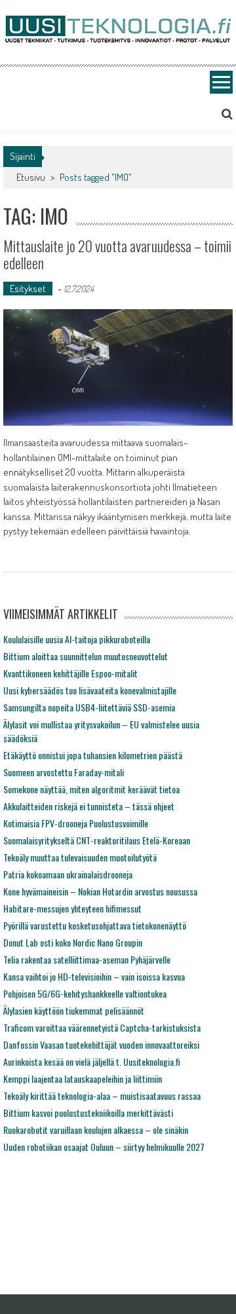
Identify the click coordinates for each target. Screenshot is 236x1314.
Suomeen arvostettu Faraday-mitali (63, 772)
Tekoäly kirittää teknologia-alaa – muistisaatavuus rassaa (102, 1095)
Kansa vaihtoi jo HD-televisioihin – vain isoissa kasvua (94, 976)
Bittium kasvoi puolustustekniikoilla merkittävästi (88, 1112)
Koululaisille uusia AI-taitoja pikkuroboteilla (76, 639)
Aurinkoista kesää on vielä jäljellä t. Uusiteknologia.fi (91, 1061)
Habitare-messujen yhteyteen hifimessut (72, 908)
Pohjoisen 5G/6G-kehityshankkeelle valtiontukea (85, 993)
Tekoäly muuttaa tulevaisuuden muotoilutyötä (80, 857)
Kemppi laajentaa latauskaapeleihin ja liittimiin (82, 1078)
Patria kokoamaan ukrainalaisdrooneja (67, 874)
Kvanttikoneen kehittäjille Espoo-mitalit (70, 673)
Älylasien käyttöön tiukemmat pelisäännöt (73, 1010)
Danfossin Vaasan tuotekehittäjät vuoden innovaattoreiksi (101, 1044)
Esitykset (28, 288)
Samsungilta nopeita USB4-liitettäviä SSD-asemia (89, 707)
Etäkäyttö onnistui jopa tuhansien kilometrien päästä (92, 755)
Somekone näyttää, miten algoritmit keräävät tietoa (91, 789)
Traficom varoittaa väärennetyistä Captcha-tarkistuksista (102, 1027)
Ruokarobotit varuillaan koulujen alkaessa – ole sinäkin (95, 1129)
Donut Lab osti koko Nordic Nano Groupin (72, 942)
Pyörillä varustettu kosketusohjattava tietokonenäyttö (94, 925)
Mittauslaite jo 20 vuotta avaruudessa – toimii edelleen (117, 254)
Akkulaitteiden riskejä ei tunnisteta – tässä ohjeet (88, 806)
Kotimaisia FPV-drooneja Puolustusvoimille (75, 823)
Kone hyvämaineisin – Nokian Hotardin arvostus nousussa (100, 891)
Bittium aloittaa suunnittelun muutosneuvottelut (85, 656)
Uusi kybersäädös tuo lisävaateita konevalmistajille (89, 690)
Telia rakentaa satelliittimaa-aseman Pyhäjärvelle (86, 959)
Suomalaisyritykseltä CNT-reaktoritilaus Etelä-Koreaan (96, 840)
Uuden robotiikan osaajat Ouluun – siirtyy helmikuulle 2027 (104, 1147)
